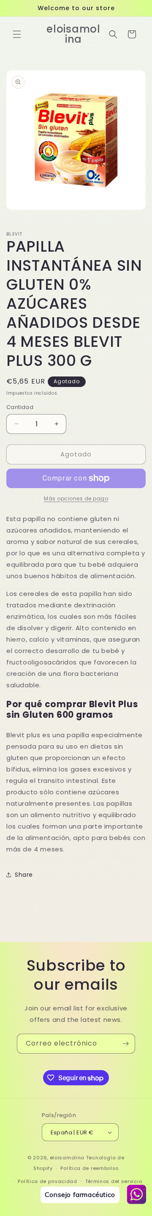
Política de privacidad (47, 1181)
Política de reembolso (89, 1168)
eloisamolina (67, 1157)
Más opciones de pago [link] (76, 498)
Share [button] (24, 874)
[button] (17, 34)
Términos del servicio (113, 1181)
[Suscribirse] (125, 1044)
